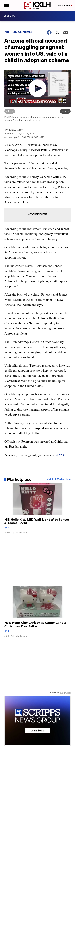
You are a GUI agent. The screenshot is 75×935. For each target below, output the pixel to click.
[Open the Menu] (6, 5)
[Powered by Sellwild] (65, 693)
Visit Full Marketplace (59, 479)
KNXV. (60, 455)
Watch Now (64, 6)
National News (18, 32)
